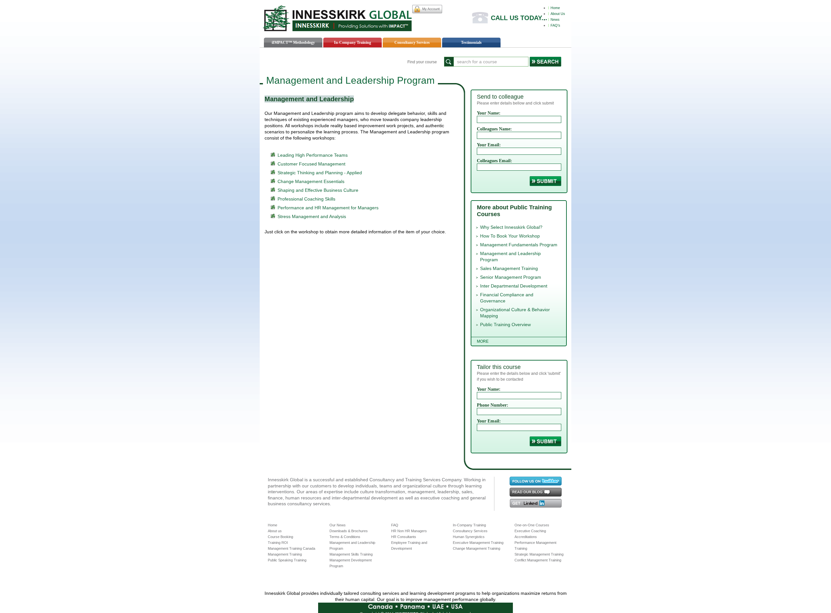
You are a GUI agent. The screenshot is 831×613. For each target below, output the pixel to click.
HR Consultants (403, 537)
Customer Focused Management (311, 163)
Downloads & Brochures (348, 531)
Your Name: (489, 113)
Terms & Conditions (344, 537)
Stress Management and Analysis (312, 216)
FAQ (394, 525)
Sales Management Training (509, 268)
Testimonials (471, 42)
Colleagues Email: (494, 160)
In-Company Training (352, 42)
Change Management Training (476, 548)
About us (275, 531)
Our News (337, 525)
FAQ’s (555, 25)
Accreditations (526, 537)
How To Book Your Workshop (510, 236)
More (483, 341)
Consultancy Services (412, 42)
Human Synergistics (469, 537)
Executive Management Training (478, 543)
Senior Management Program (510, 277)
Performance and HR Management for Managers (328, 207)
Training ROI (278, 543)
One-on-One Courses (532, 525)
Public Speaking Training (287, 560)
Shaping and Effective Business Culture (318, 190)
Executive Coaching (530, 531)
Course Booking (280, 537)
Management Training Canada (291, 548)
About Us (558, 14)
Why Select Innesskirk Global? (511, 227)
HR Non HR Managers (409, 531)
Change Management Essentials (311, 181)
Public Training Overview (505, 324)
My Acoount (427, 9)
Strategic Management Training (539, 554)
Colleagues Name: (494, 129)
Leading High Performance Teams (313, 155)
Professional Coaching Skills (306, 199)
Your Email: (489, 144)
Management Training (285, 554)
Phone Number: (492, 405)
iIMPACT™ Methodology (293, 42)
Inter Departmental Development (513, 285)
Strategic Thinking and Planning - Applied (320, 172)
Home (555, 8)
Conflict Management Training (538, 560)
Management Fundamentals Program (518, 244)
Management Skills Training (351, 554)
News (555, 19)
